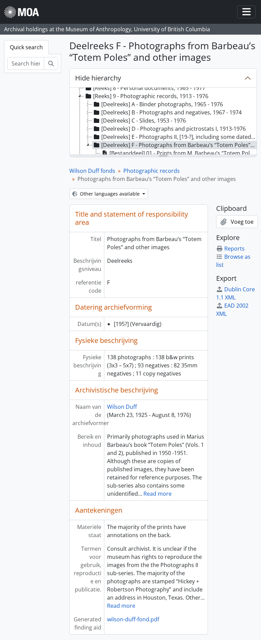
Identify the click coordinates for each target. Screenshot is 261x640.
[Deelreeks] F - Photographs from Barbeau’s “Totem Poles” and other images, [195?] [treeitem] (179, 145)
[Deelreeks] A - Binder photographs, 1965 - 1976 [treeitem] (162, 104)
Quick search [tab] (26, 47)
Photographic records (151, 171)
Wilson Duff (122, 406)
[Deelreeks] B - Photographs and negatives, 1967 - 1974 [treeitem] (171, 112)
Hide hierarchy (98, 78)
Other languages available (110, 193)
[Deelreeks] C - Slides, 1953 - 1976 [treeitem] (143, 120)
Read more (157, 493)
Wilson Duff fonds (92, 171)
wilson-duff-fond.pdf (133, 619)
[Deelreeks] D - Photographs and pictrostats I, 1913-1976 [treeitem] (173, 128)
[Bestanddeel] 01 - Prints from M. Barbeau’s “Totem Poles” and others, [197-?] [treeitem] (183, 153)
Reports (234, 248)
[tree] (163, 122)
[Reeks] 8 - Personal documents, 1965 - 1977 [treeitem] (149, 88)
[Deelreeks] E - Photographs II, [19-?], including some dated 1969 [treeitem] (179, 137)
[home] (24, 12)
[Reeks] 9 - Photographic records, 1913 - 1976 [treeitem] (150, 96)
